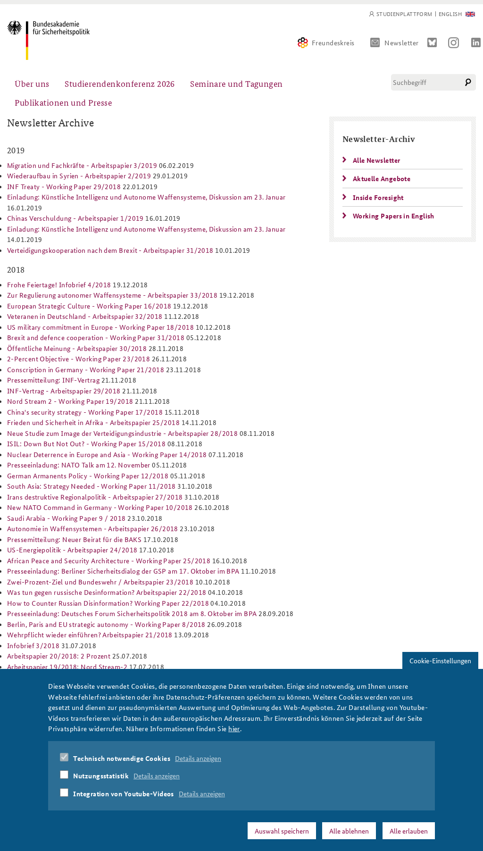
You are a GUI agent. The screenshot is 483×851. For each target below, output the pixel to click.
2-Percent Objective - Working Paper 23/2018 (78, 358)
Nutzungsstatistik (101, 775)
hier (234, 728)
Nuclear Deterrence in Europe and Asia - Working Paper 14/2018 (107, 454)
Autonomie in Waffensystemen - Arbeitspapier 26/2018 (92, 528)
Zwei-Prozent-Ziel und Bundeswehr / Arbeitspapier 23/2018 (100, 581)
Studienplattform (404, 14)
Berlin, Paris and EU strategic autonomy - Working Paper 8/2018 (106, 624)
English (450, 14)
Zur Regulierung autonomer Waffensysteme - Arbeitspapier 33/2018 (112, 295)
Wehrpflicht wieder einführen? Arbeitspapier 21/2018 (90, 634)
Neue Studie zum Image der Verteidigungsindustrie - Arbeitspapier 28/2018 (122, 433)
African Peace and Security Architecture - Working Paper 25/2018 (108, 560)
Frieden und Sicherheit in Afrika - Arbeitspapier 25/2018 (93, 422)
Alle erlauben (409, 830)
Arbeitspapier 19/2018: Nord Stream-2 (67, 666)
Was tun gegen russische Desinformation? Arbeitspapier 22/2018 (106, 592)
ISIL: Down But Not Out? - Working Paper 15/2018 (86, 443)
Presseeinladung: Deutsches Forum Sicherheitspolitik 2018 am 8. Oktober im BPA (132, 613)
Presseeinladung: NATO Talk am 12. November (78, 464)
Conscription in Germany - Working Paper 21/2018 (85, 369)
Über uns (32, 83)
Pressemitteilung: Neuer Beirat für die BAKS (74, 539)
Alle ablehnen (349, 830)
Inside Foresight (378, 197)
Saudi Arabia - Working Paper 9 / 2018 (66, 518)
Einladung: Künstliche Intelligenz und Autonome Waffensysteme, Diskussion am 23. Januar (146, 196)
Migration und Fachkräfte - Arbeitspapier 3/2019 (82, 165)
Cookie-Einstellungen (440, 660)
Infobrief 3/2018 (33, 645)
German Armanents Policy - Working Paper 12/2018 (87, 475)
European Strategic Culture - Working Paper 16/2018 (89, 305)
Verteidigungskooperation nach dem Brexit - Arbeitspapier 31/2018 (110, 250)
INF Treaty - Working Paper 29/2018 (64, 186)
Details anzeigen (198, 758)
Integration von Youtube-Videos (123, 793)
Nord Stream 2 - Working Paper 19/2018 (70, 401)
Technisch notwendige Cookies (121, 758)
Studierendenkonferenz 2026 (120, 83)
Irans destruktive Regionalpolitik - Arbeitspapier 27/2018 (95, 496)
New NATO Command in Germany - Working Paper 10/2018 (100, 507)
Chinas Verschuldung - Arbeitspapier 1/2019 (75, 218)
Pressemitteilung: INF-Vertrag (53, 379)
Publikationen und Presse (63, 102)
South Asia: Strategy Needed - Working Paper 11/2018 (91, 486)
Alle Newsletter (376, 160)
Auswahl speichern (282, 830)
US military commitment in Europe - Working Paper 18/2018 (100, 327)
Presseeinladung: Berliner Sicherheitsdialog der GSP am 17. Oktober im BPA (123, 571)
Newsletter (401, 42)
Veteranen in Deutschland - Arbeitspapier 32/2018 (85, 316)
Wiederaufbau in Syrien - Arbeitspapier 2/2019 (79, 175)
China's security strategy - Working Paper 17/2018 (85, 412)
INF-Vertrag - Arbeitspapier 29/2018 (64, 390)
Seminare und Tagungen (236, 83)
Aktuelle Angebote (382, 178)
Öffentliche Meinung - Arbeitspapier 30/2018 (77, 348)
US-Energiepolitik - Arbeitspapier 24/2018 (72, 549)
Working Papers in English (393, 215)
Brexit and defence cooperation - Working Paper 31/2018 (95, 337)
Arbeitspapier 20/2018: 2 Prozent (58, 655)
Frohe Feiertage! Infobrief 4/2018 (59, 284)
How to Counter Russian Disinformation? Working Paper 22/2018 (108, 603)
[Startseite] (48, 40)
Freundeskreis (333, 42)
